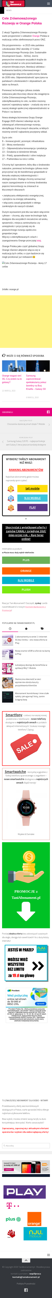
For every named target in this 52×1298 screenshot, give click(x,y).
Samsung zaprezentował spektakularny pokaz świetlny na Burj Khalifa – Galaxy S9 (36, 382)
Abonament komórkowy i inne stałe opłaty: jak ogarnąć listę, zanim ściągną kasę (32, 696)
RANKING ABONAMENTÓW (26, 470)
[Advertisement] (26, 321)
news (9, 10)
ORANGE (26, 571)
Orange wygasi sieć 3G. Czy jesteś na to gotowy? (12, 379)
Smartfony (14, 714)
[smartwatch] (26, 828)
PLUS (26, 560)
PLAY (32, 507)
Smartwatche (15, 771)
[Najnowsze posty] (10, 629)
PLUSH (26, 589)
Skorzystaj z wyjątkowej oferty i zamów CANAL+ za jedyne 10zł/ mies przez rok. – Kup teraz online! (26, 533)
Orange (36, 36)
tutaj (39, 240)
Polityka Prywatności (26, 1283)
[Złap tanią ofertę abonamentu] (48, 412)
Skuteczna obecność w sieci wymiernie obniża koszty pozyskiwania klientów (28, 682)
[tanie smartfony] (26, 762)
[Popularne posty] (26, 629)
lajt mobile (33, 488)
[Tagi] (42, 629)
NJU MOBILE (32, 498)
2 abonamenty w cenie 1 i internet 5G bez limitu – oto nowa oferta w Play (31, 639)
